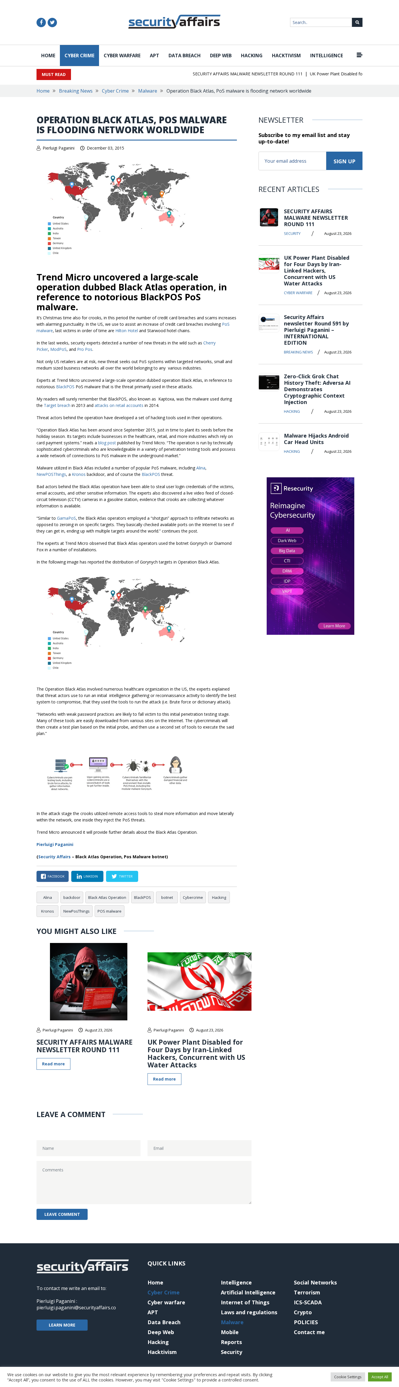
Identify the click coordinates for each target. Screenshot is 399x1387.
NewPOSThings (51, 474)
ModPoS (58, 349)
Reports (231, 1342)
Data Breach (185, 55)
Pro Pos (84, 349)
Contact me (309, 1332)
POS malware (110, 911)
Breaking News (76, 91)
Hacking (252, 55)
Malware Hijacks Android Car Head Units (316, 438)
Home (48, 55)
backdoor (71, 897)
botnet (167, 897)
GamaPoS (66, 518)
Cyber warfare (122, 55)
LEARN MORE (62, 1325)
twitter (126, 876)
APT (154, 55)
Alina (200, 468)
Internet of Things (245, 1302)
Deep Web (221, 55)
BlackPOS (65, 386)
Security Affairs (54, 856)
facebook (56, 876)
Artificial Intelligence (248, 1292)
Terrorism (307, 1292)
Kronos (79, 474)
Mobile (230, 1332)
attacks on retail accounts (119, 405)
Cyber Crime (79, 55)
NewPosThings (76, 911)
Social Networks (315, 1282)
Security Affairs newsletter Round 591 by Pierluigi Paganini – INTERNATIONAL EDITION (316, 329)
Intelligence (326, 55)
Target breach (57, 405)
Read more (53, 1064)
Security (292, 233)
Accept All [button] (380, 1376)
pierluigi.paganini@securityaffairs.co (76, 1307)
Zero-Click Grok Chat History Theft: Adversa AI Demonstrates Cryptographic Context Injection (317, 389)
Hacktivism (286, 55)
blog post (107, 442)
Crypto (303, 1312)
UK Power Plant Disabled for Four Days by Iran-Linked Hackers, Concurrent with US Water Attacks (196, 1053)
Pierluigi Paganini (58, 148)
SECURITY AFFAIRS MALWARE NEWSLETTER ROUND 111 (235, 74)
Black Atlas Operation (107, 897)
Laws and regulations (249, 1312)
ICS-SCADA (308, 1302)
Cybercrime (193, 897)
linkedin (91, 876)
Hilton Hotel (126, 330)
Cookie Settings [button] (348, 1376)
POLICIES (306, 1322)
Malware (147, 91)
